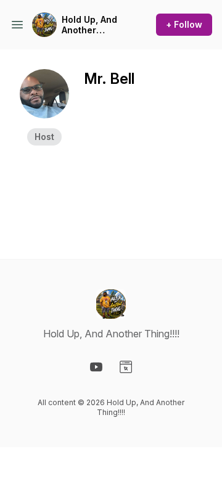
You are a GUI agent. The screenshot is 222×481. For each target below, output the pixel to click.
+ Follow (184, 24)
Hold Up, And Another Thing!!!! (89, 25)
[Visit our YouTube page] (96, 367)
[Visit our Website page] (126, 367)
